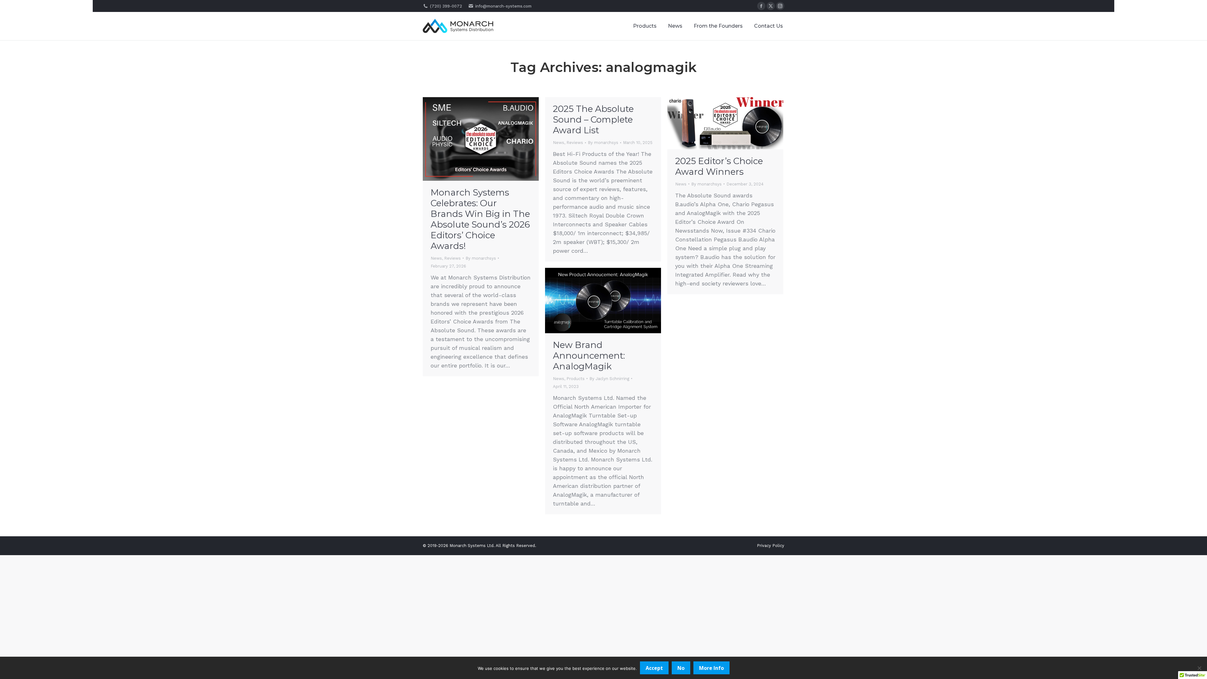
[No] (1199, 668)
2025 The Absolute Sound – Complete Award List (593, 119)
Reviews (452, 258)
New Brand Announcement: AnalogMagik (589, 356)
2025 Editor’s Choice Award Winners (719, 166)
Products (575, 378)
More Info (711, 668)
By (481, 258)
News (436, 258)
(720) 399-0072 (446, 6)
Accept (654, 668)
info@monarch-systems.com (503, 6)
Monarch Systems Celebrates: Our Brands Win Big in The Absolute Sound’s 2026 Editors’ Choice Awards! (480, 219)
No (681, 668)
